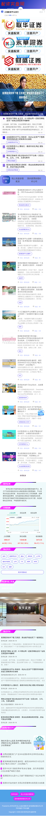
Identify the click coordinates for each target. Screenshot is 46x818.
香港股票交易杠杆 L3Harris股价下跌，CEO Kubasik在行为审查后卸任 (30, 192)
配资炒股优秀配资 (12, 170)
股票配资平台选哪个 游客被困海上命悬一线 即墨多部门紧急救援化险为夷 (30, 240)
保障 (28, 561)
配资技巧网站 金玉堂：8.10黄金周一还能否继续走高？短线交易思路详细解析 (25, 119)
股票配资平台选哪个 (25, 253)
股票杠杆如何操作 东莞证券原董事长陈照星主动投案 (23, 783)
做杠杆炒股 (6, 561)
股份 (22, 556)
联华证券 (14, 794)
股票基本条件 (23, 397)
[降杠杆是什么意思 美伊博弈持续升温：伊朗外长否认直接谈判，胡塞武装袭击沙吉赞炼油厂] (39, 743)
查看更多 (23, 475)
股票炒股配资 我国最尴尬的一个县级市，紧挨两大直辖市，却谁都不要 (30, 265)
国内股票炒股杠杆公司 (22, 798)
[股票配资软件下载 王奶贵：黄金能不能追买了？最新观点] (23, 95)
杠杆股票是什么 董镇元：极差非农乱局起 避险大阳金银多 (24, 147)
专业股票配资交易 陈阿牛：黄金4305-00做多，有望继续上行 (30, 454)
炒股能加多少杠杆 (24, 422)
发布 (4, 556)
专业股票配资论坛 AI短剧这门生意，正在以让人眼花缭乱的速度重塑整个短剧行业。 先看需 (30, 216)
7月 (22, 561)
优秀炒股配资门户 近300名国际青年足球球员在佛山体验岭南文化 (22, 755)
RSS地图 (19, 808)
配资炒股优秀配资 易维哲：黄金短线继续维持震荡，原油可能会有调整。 (25, 165)
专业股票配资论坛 (24, 229)
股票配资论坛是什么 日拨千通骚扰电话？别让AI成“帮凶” (23, 776)
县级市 (21, 278)
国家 (10, 567)
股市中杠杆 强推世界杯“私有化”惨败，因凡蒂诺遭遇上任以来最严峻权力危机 (22, 769)
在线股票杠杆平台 (12, 142)
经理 (35, 561)
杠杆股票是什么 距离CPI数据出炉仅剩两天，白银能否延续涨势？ (30, 432)
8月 (20, 375)
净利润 (30, 556)
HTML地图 (25, 808)
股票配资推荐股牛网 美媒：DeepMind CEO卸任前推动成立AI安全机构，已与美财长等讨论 (30, 338)
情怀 (20, 327)
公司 (15, 561)
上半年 (38, 556)
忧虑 (20, 302)
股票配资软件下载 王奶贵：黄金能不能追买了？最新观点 (22, 637)
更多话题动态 (22, 572)
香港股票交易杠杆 (24, 205)
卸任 (20, 351)
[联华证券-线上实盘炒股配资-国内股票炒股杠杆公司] (13, 4)
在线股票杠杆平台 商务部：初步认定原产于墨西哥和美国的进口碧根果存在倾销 (25, 138)
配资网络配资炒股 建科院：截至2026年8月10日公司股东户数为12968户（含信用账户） (30, 362)
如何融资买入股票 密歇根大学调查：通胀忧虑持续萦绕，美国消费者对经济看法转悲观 (30, 289)
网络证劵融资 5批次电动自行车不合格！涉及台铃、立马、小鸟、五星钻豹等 (25, 156)
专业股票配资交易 (24, 466)
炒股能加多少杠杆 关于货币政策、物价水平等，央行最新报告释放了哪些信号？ (30, 409)
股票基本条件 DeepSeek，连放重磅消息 (30, 385)
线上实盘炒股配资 (27, 794)
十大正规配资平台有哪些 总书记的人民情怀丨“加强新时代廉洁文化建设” (30, 313)
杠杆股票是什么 (12, 151)
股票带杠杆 (13, 556)
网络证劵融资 (11, 161)
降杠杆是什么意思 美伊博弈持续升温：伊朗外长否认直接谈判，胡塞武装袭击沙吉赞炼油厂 (16, 743)
